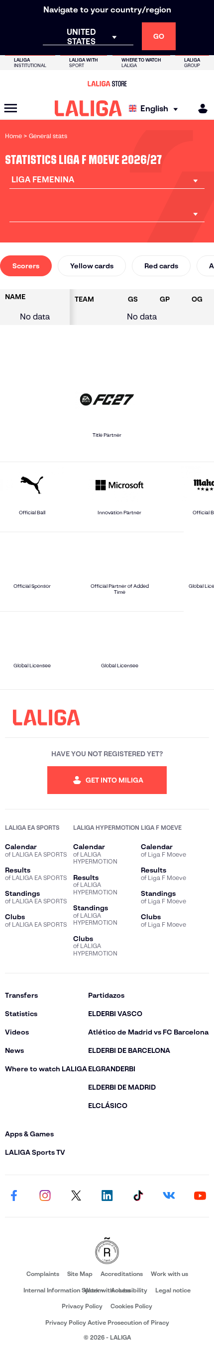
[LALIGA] (88, 108)
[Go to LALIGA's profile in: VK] (169, 1196)
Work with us (169, 1274)
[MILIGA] (199, 108)
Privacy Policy (82, 1306)
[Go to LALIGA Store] (107, 83)
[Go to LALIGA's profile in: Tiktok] (138, 1196)
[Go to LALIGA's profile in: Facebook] (14, 1196)
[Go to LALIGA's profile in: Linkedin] (107, 1196)
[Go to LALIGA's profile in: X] (76, 1196)
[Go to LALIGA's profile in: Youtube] (200, 1196)
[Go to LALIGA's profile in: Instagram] (45, 1196)
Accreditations (122, 1274)
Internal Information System (63, 1290)
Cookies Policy (131, 1306)
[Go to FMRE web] (107, 1251)
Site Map (80, 1274)
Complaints (42, 1274)
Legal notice (173, 1290)
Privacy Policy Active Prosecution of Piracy (107, 1322)
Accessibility (129, 1290)
